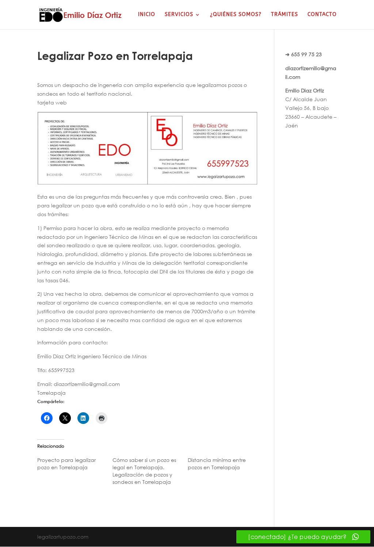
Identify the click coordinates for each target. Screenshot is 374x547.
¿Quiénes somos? (236, 15)
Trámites (284, 15)
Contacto (322, 15)
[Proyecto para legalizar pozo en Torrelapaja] (74, 465)
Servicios (179, 15)
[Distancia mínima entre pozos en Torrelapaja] (225, 465)
